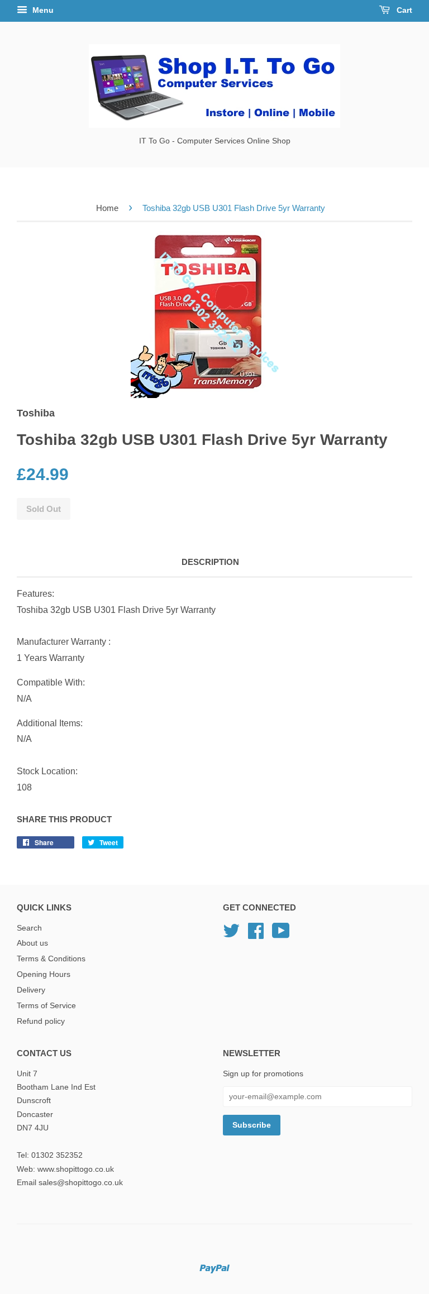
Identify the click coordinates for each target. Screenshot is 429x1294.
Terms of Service (46, 1005)
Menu (42, 10)
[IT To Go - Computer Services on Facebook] (255, 935)
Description (210, 562)
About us (32, 943)
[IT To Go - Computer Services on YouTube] (281, 935)
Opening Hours (43, 974)
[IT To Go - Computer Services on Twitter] (231, 935)
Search (29, 928)
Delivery (31, 990)
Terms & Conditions (51, 959)
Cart (403, 10)
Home (107, 208)
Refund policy (41, 1021)
